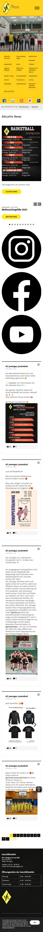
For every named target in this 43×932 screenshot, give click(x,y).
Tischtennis (20, 80)
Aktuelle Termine (7, 57)
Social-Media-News (21, 57)
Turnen (31, 80)
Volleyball (7, 84)
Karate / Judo (8, 76)
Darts (18, 64)
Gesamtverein (21, 84)
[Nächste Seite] (11, 839)
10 (3, 839)
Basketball (8, 64)
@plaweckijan (11, 627)
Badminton (33, 56)
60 (10, 678)
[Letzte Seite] (15, 839)
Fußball (31, 64)
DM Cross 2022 (9, 91)
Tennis (6, 80)
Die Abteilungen (24, 107)
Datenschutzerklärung (8, 927)
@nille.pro (16, 612)
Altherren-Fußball (20, 69)
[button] (9, 224)
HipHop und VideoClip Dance (33, 70)
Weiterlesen (11, 217)
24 (10, 447)
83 (10, 818)
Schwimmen (33, 76)
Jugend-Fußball (7, 69)
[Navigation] (37, 8)
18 (10, 533)
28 (10, 748)
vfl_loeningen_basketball (16, 366)
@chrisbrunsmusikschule (16, 778)
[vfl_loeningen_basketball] (39, 365)
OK (35, 922)
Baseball (32, 60)
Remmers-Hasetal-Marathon (32, 85)
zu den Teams (11, 192)
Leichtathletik (21, 76)
